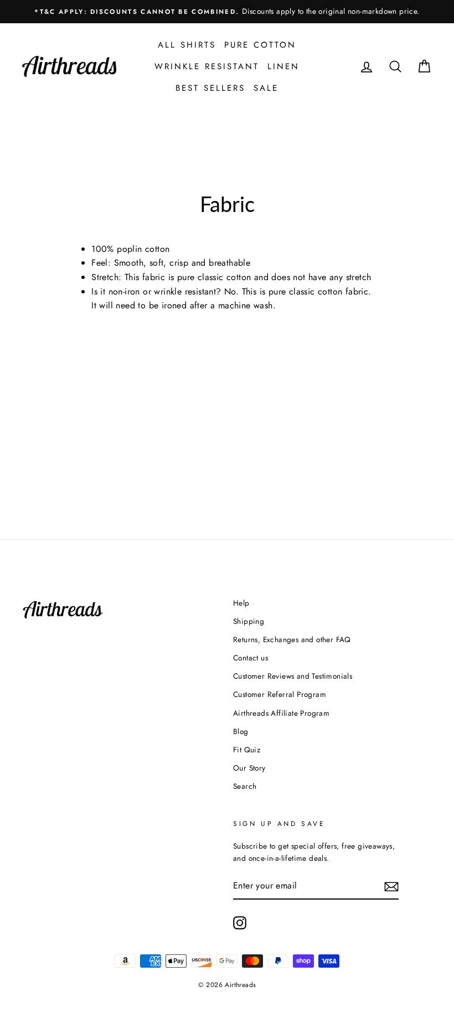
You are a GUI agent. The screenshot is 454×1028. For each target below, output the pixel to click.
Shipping (248, 621)
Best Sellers (210, 88)
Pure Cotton (260, 45)
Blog (241, 731)
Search (244, 786)
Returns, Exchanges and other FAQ (292, 639)
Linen (283, 66)
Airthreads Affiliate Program (281, 713)
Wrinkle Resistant (206, 66)
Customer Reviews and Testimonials (292, 675)
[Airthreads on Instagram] (239, 922)
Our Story (249, 767)
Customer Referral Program (279, 694)
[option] (227, 12)
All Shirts (187, 45)
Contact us (250, 657)
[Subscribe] (391, 886)
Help (241, 602)
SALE (266, 88)
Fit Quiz (246, 749)
